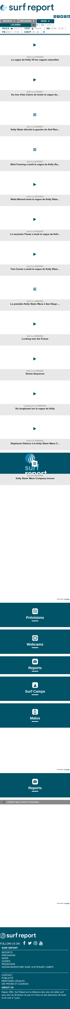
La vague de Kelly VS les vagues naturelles (35, 59)
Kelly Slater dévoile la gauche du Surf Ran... (35, 129)
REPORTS (7, 952)
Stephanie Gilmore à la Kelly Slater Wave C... (35, 443)
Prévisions (8, 955)
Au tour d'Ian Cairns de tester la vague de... (35, 94)
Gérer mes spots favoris (22, 802)
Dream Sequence (35, 373)
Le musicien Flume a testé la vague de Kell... (35, 234)
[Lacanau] (44, 32)
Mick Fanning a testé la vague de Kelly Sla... (35, 164)
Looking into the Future (35, 338)
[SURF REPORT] (18, 937)
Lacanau (16, 25)
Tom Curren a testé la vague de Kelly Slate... (35, 269)
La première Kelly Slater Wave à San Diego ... (35, 304)
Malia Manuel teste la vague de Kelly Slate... (35, 199)
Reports (35, 668)
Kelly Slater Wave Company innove (35, 478)
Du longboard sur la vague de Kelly (35, 408)
